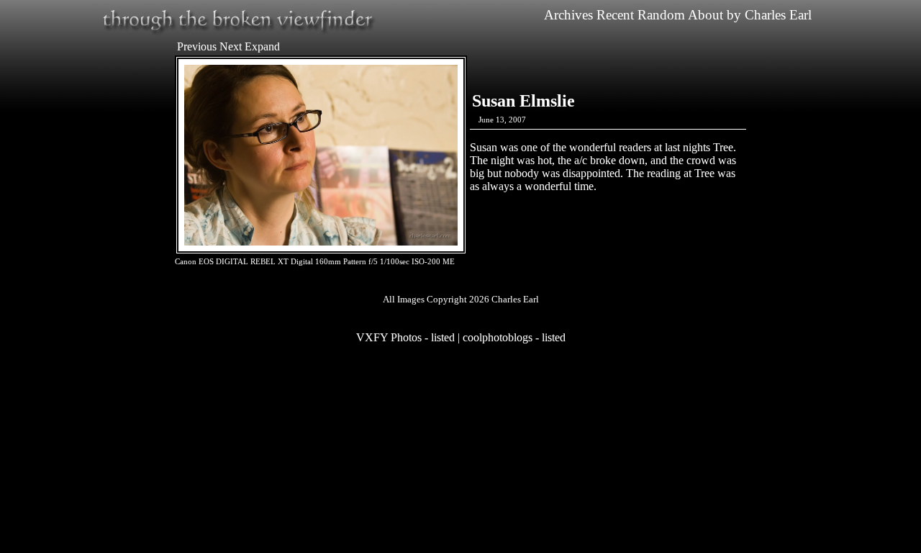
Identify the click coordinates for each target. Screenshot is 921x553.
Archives (568, 14)
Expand (262, 46)
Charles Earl (778, 14)
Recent (615, 14)
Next (230, 46)
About (705, 14)
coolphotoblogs (497, 337)
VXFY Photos (389, 337)
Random (661, 14)
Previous (197, 46)
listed (443, 337)
